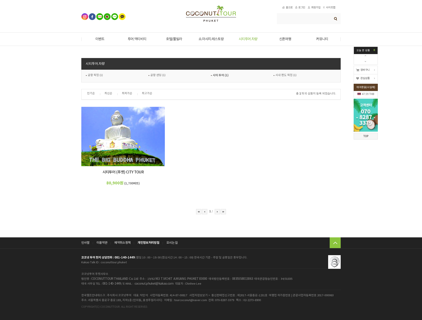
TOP (366, 136)
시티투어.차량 (248, 39)
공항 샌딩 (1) (158, 75)
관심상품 (364, 78)
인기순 (91, 93)
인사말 (85, 243)
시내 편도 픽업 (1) (285, 75)
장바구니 (364, 69)
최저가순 (127, 93)
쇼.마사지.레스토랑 (211, 39)
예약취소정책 (122, 243)
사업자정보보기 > (199, 295)
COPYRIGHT (88, 306)
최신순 (108, 93)
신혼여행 (285, 39)
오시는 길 (172, 243)
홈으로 (289, 7)
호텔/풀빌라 (174, 39)
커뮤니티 (322, 39)
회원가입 (315, 7)
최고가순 (147, 93)
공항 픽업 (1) (95, 75)
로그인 (301, 7)
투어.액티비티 (137, 39)
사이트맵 (330, 7)
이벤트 (99, 39)
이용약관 (101, 243)
